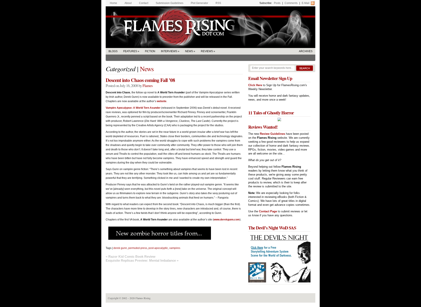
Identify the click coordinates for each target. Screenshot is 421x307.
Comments (291, 3)
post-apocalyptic (158, 248)
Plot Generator (199, 3)
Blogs (113, 51)
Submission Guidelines (169, 3)
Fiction (150, 51)
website (161, 101)
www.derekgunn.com (227, 219)
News (189, 51)
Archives (305, 51)
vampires (174, 248)
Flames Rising (210, 27)
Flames (148, 85)
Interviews (169, 51)
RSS (218, 3)
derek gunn (120, 248)
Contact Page (268, 211)
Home (113, 3)
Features (130, 51)
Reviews (207, 51)
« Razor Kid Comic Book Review (130, 256)
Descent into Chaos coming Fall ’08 (140, 80)
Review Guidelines (272, 133)
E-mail (305, 3)
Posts (277, 3)
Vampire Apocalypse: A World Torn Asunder (133, 107)
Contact (143, 3)
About (128, 3)
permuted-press (137, 248)
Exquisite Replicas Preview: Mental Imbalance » (142, 260)
